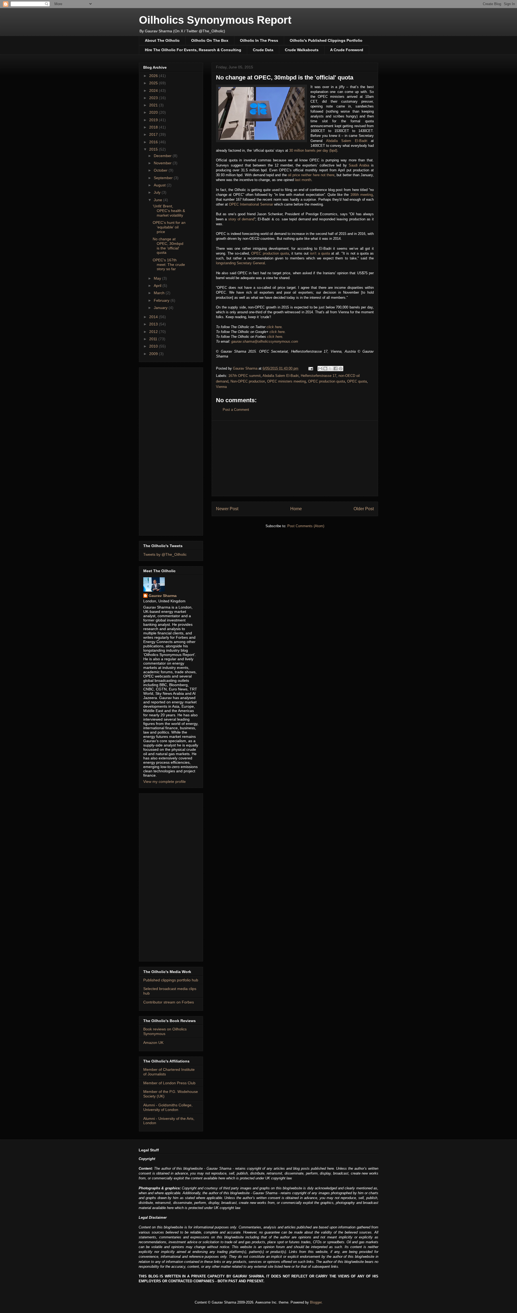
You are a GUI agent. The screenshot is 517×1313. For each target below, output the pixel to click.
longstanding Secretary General (240, 263)
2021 (154, 105)
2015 (154, 149)
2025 (154, 83)
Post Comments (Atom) (305, 526)
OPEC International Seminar (251, 204)
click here (274, 327)
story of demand (241, 219)
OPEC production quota (270, 253)
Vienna (221, 387)
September (164, 178)
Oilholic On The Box (209, 40)
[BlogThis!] (325, 368)
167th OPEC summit (244, 376)
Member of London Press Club (169, 1083)
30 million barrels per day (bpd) (313, 150)
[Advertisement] (294, 458)
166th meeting (361, 195)
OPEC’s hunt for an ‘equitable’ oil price (169, 227)
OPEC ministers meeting (286, 381)
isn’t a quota (320, 253)
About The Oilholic (162, 40)
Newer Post (227, 508)
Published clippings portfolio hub (170, 980)
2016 (154, 142)
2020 (154, 112)
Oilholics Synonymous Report (215, 20)
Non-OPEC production (247, 381)
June (158, 200)
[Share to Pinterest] (340, 368)
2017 (154, 134)
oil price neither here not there (311, 175)
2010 (154, 346)
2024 (154, 90)
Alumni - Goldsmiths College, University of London (168, 1107)
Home (296, 508)
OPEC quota (357, 381)
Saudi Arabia (359, 165)
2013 (154, 324)
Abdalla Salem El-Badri (346, 141)
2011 (153, 339)
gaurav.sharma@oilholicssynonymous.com (264, 341)
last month (303, 180)
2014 (154, 317)
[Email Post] (310, 368)
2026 (154, 76)
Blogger (316, 1302)
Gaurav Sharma (163, 595)
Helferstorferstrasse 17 (318, 376)
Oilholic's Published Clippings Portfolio (326, 40)
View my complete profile (164, 781)
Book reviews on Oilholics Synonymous (165, 1031)
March (160, 293)
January (161, 307)
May (158, 278)
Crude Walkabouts (302, 50)
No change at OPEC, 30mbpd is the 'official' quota (168, 246)
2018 (154, 127)
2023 (154, 98)
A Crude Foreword (346, 50)
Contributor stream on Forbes (168, 1002)
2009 (154, 354)
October (161, 170)
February (162, 300)
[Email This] (320, 368)
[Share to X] (330, 368)
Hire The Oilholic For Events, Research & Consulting (193, 50)
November (163, 163)
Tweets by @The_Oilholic (165, 554)
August (160, 185)
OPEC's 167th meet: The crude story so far (169, 264)
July (158, 192)
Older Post (364, 508)
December (163, 156)
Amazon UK (153, 1042)
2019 (154, 120)
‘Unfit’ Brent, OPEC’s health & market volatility (169, 210)
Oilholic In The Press (259, 40)
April (158, 285)
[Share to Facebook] (335, 368)
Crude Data (263, 50)
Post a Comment (236, 410)
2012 (154, 331)
